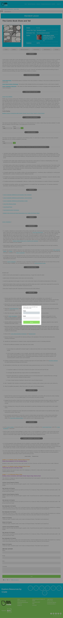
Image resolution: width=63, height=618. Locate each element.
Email (24, 316)
